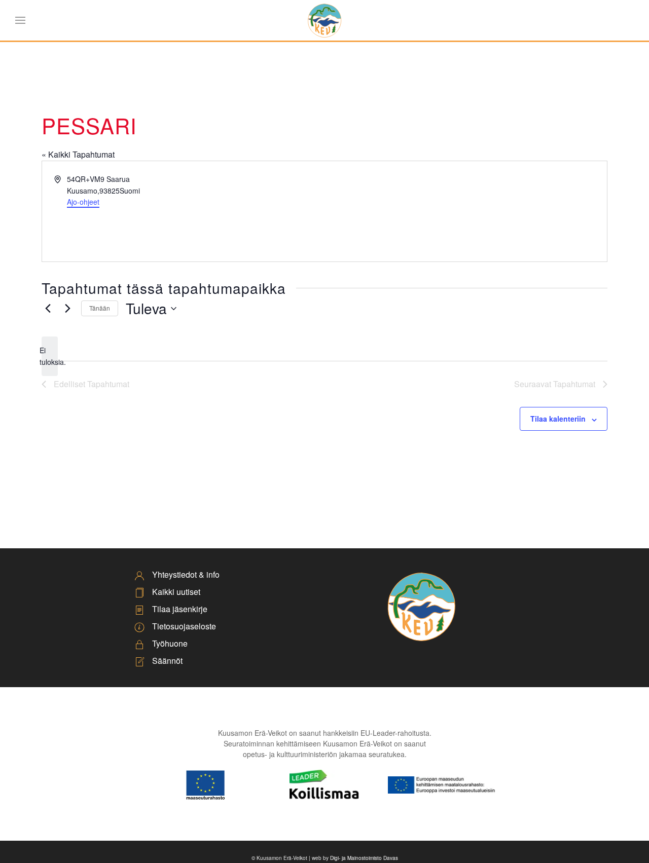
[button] (20, 20)
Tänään (99, 308)
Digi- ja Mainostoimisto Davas (364, 857)
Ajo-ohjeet (83, 202)
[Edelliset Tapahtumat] (48, 309)
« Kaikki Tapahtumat (78, 154)
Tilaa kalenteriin (558, 419)
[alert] (50, 356)
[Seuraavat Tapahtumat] (67, 309)
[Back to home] (324, 20)
